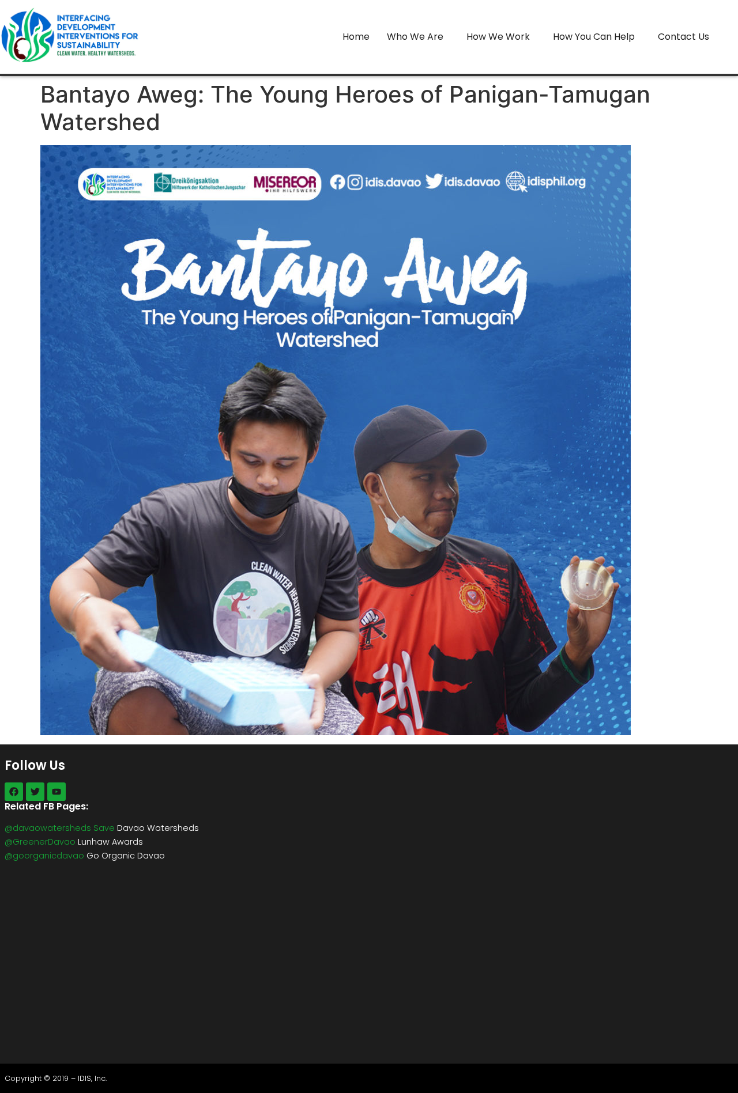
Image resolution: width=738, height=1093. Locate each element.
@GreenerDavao (40, 842)
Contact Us (683, 36)
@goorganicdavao (44, 855)
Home (356, 36)
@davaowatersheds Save (60, 828)
